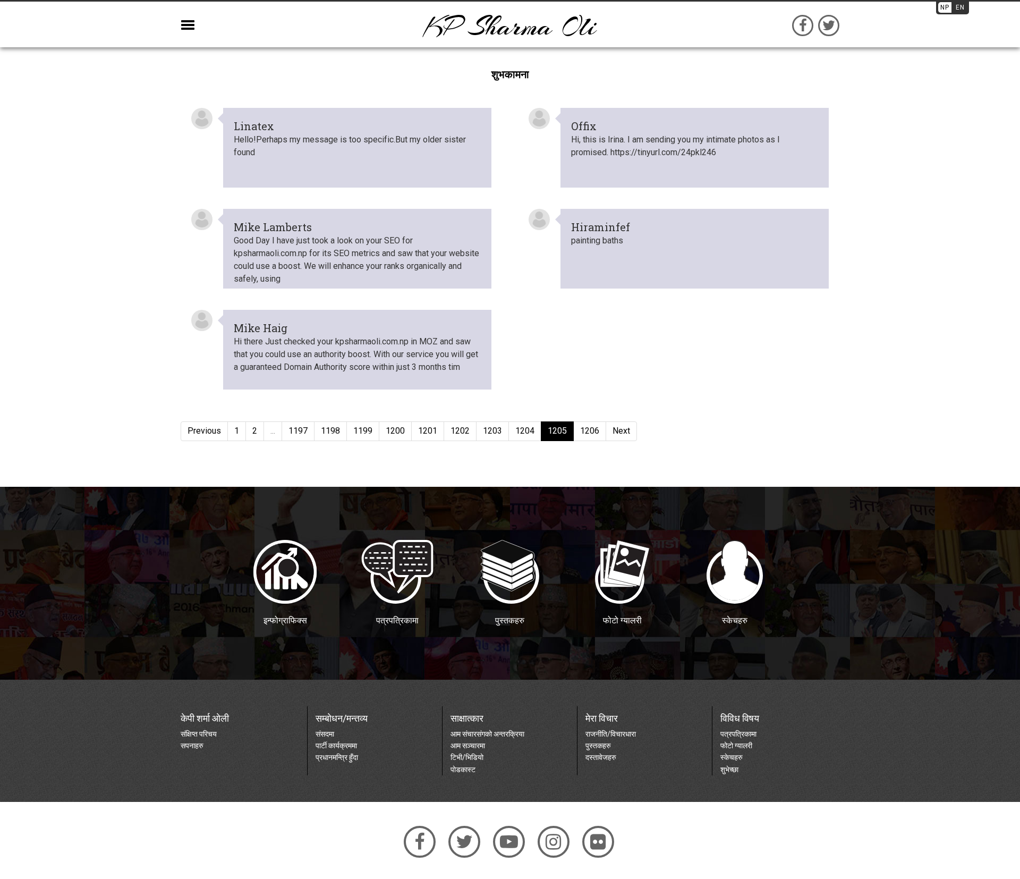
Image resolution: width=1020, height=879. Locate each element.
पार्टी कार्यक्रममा (336, 745)
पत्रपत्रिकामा (738, 734)
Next (621, 431)
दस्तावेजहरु (600, 757)
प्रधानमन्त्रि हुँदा (337, 757)
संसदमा (325, 734)
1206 (589, 431)
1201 (427, 431)
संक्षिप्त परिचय (199, 734)
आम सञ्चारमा (467, 745)
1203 (492, 431)
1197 (298, 431)
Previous (204, 431)
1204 (524, 431)
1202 (460, 431)
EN (960, 7)
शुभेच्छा (729, 769)
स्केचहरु (731, 757)
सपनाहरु (192, 745)
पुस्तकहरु (598, 745)
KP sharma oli (510, 26)
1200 (395, 431)
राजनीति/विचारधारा (610, 734)
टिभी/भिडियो (466, 757)
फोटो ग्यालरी (736, 745)
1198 (330, 431)
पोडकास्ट (462, 769)
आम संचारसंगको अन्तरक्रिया (487, 734)
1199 (362, 431)
